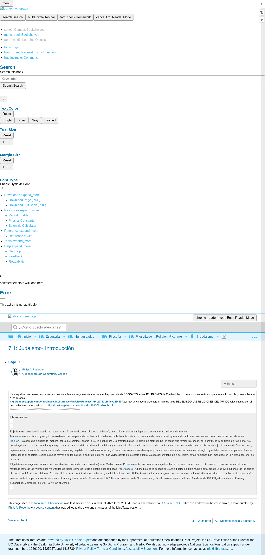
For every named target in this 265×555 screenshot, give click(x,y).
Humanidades (84, 336)
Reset (7, 113)
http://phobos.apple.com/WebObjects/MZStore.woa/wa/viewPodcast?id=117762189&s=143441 (65, 401)
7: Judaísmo (205, 336)
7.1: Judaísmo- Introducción (45, 503)
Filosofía (115, 336)
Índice (231, 383)
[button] (16, 256)
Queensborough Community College (44, 373)
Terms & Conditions (110, 548)
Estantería (53, 336)
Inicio (27, 336)
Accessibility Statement (142, 548)
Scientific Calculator (22, 225)
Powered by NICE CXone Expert (69, 540)
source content (45, 507)
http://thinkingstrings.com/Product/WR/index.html (80, 405)
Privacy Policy (86, 548)
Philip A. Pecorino (33, 369)
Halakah (14, 440)
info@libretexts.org (219, 548)
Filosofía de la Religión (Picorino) (159, 336)
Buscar (15, 327)
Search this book (11, 72)
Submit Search (13, 85)
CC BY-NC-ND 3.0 (172, 503)
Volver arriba (16, 520)
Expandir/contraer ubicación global (254, 335)
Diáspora (128, 468)
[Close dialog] (2, 298)
